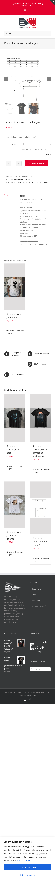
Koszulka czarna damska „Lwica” (40, 542)
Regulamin (35, 600)
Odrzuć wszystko (27, 875)
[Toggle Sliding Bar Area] (52, 2)
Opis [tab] (6, 195)
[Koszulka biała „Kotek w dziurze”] (14, 505)
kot (30, 182)
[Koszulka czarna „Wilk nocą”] (14, 418)
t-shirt (46, 182)
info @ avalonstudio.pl (32, 4)
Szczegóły (19, 331)
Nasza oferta (36, 589)
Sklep (33, 594)
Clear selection (46, 154)
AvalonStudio (31, 695)
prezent (40, 182)
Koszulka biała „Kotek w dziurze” (13, 535)
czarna (18, 182)
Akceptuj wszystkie (27, 867)
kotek (34, 182)
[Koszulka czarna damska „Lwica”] (40, 508)
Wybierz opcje (11, 332)
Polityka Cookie (23, 860)
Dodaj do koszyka (36, 163)
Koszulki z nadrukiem (22, 179)
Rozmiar (12, 144)
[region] (27, 859)
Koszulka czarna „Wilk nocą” (12, 449)
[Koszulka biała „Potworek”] (14, 287)
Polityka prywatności (39, 606)
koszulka (25, 182)
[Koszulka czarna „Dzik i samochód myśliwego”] (40, 418)
